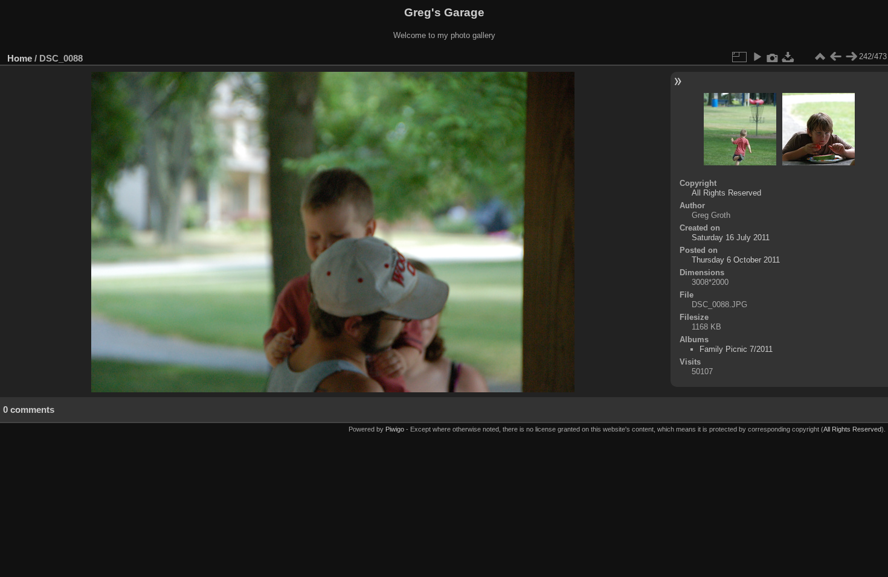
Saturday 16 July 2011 (731, 237)
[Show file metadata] (772, 57)
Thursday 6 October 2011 (736, 259)
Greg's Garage (444, 12)
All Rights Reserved (726, 192)
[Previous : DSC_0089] (835, 57)
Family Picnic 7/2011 (736, 349)
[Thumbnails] (820, 57)
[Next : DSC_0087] (851, 57)
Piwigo (394, 429)
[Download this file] (788, 57)
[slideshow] (757, 57)
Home (19, 58)
